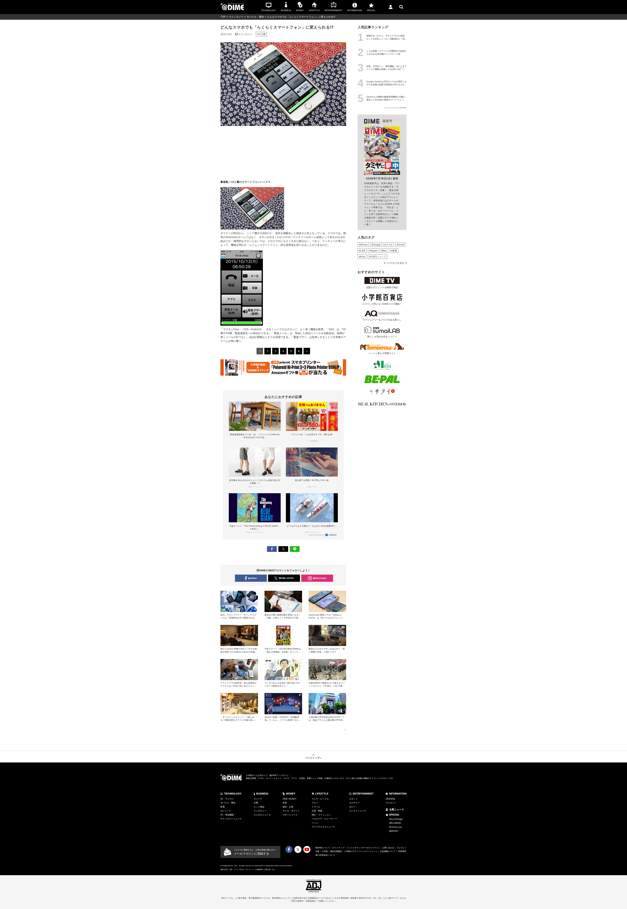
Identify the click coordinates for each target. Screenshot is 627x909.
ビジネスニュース (262, 814)
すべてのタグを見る (394, 263)
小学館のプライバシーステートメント (361, 851)
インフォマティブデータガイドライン (363, 847)
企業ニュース (396, 809)
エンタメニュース (357, 810)
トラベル (316, 806)
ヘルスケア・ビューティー (324, 818)
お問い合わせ (388, 847)
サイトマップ (338, 847)
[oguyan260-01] (252, 189)
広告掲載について (388, 851)
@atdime (252, 578)
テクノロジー (236, 16)
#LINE (362, 250)
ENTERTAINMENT (363, 793)
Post (283, 549)
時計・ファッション (321, 814)
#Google (375, 244)
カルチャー (354, 802)
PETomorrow (395, 827)
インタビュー (260, 810)
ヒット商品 (259, 806)
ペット (315, 822)
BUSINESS (262, 793)
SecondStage (396, 819)
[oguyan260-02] (241, 252)
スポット (353, 798)
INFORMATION (398, 793)
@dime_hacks (319, 578)
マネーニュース (290, 814)
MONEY (290, 793)
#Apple (373, 250)
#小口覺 (261, 34)
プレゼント (391, 802)
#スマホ (388, 244)
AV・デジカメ (227, 798)
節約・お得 (288, 806)
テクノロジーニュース (231, 818)
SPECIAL (394, 814)
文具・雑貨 (317, 810)
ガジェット (225, 810)
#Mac (384, 250)
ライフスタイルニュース (323, 826)
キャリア (258, 798)
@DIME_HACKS (286, 578)
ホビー (352, 806)
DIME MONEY (290, 798)
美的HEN (393, 831)
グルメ (315, 802)
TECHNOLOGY (232, 793)
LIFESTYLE (321, 793)
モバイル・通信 (255, 16)
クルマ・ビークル (320, 798)
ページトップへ (313, 757)
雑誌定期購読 (336, 851)
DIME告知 (390, 798)
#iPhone (363, 244)
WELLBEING (395, 823)
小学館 (325, 851)
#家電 (394, 250)
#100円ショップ (377, 256)
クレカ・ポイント (291, 810)
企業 (256, 802)
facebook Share (272, 549)
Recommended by (317, 535)
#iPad (362, 256)
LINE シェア (295, 549)
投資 (285, 802)
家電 (222, 806)
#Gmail (400, 244)
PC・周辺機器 (227, 814)
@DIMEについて (322, 847)
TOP (222, 16)
